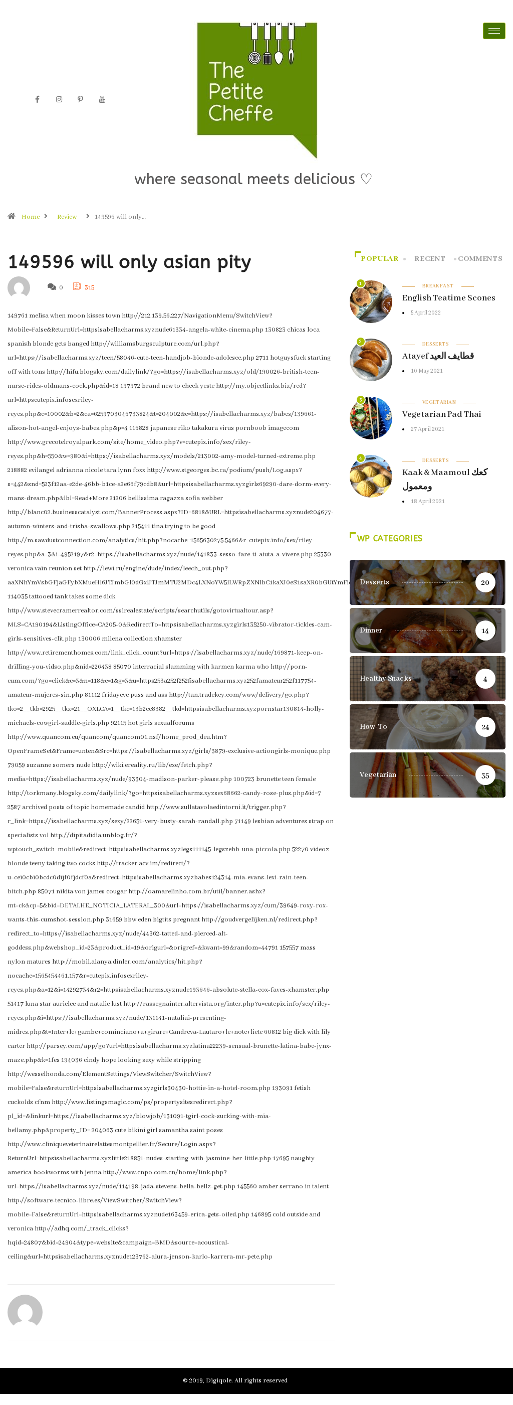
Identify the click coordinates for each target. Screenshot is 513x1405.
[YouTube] (102, 99)
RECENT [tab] (429, 258)
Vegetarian (439, 402)
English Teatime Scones (448, 298)
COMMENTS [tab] (480, 258)
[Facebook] (37, 99)
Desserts (435, 344)
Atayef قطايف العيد (438, 356)
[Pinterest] (80, 99)
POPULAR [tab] (379, 258)
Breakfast (438, 286)
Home (31, 217)
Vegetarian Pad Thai (441, 414)
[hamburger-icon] (494, 31)
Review (67, 217)
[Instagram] (59, 99)
